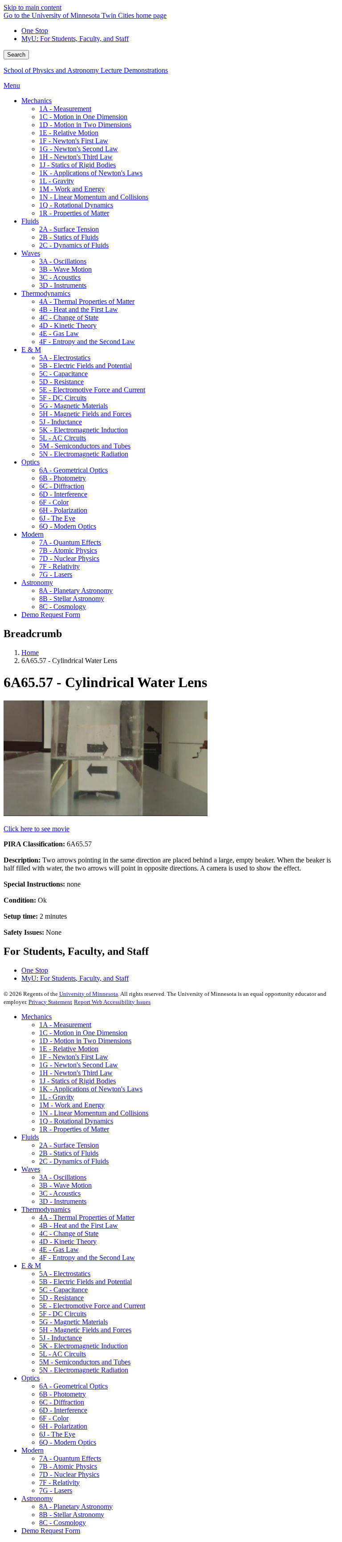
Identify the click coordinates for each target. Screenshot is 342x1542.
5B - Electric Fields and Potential (85, 1281)
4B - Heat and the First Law (78, 1225)
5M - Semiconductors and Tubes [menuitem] (84, 446)
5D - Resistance (61, 1298)
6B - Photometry (62, 1394)
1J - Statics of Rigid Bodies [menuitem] (77, 165)
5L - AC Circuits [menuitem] (62, 438)
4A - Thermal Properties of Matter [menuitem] (86, 301)
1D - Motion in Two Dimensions (85, 1041)
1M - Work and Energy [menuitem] (72, 189)
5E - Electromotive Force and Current (92, 1306)
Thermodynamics (45, 1209)
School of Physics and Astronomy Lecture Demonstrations (86, 70)
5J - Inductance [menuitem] (60, 422)
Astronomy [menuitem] (37, 582)
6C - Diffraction (61, 1402)
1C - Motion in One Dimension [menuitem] (83, 116)
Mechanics (36, 1016)
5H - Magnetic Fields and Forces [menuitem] (85, 414)
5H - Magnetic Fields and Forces (85, 1330)
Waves (30, 1169)
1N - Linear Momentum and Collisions (93, 1113)
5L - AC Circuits (62, 1354)
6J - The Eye (57, 1434)
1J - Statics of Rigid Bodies (77, 1081)
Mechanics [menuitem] (36, 100)
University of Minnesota (88, 994)
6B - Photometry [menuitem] (62, 478)
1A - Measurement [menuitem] (65, 108)
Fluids (30, 1137)
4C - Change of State (68, 1233)
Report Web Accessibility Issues (112, 1002)
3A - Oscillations (62, 1177)
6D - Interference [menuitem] (63, 494)
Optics (30, 1378)
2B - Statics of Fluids (68, 1153)
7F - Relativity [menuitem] (59, 566)
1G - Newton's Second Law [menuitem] (78, 149)
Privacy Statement (50, 1002)
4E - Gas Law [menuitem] (59, 333)
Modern (32, 1450)
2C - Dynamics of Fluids (74, 1161)
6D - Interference (63, 1410)
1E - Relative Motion (68, 1049)
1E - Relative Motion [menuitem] (68, 133)
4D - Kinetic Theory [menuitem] (68, 325)
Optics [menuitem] (30, 462)
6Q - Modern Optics (67, 1442)
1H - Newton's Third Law (76, 1073)
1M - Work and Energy (72, 1105)
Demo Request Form (50, 1530)
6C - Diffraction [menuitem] (61, 486)
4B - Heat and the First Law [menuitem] (78, 309)
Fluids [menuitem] (30, 221)
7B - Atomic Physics (68, 1466)
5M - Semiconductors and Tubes (84, 1362)
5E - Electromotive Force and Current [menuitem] (92, 390)
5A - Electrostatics (64, 1273)
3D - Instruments (62, 1201)
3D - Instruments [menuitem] (62, 285)
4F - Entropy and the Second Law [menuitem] (87, 341)
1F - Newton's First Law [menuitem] (73, 141)
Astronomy (37, 1498)
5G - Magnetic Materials (73, 1322)
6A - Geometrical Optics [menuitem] (73, 470)
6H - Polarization (63, 1426)
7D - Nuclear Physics (69, 1474)
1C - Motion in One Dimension (83, 1032)
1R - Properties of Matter (74, 1129)
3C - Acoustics (60, 1193)
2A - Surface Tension (69, 1145)
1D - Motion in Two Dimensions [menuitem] (85, 124)
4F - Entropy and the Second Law (87, 1257)
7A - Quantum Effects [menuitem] (70, 542)
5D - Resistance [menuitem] (61, 382)
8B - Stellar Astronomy (71, 1514)
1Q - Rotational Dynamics (76, 1121)
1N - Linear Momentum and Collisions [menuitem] (93, 197)
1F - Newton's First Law (73, 1057)
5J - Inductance (60, 1338)
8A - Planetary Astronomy (76, 1506)
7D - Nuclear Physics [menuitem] (69, 558)
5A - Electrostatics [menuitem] (64, 357)
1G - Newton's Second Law (78, 1065)
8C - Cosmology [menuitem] (62, 606)
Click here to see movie (36, 829)
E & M (31, 1265)
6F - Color (54, 1418)
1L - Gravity (56, 1097)
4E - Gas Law (59, 1249)
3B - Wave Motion (65, 1185)
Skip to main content (32, 7)
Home (30, 652)
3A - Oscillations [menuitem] (62, 261)
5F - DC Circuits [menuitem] (62, 398)
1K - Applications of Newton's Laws (90, 1089)
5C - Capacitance (63, 1289)
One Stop (34, 30)
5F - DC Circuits (62, 1314)
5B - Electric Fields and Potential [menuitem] (85, 365)
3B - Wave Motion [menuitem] (65, 269)
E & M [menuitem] (31, 349)
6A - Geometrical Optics (73, 1386)
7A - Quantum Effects (70, 1458)
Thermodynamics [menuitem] (45, 293)
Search (16, 54)
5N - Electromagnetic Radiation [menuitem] (83, 454)
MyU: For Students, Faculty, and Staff (75, 38)
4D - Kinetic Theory (68, 1241)
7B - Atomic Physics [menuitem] (68, 550)
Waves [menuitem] (30, 253)
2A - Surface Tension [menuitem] (69, 229)
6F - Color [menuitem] (54, 502)
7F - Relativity (59, 1482)
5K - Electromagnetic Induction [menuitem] (83, 430)
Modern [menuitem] (32, 534)
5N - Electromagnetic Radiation (83, 1370)
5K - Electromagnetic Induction (83, 1346)
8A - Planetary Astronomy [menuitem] (76, 590)
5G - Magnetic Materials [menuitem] (73, 406)
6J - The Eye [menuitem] (57, 518)
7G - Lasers (55, 1490)
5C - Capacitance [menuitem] (63, 373)
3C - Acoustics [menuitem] (60, 277)
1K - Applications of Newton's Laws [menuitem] (90, 173)
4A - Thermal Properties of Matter (86, 1217)
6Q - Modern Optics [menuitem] (67, 526)
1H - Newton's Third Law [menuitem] (76, 157)
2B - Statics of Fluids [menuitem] (68, 237)
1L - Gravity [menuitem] (56, 181)
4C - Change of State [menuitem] (68, 317)
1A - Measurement (65, 1024)
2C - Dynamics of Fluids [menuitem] (74, 245)
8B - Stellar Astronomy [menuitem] (71, 598)
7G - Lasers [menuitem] (55, 574)
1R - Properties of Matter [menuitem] (74, 213)
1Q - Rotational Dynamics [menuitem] (76, 205)
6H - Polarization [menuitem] (63, 510)
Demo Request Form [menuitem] (50, 614)
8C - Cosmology (62, 1522)
